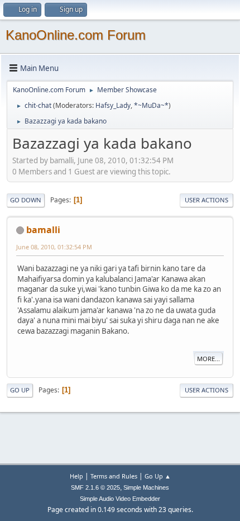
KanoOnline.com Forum (76, 34)
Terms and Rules (113, 476)
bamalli (43, 230)
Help (76, 476)
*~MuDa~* (151, 105)
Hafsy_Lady (113, 105)
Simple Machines (146, 487)
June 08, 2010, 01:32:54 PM (54, 247)
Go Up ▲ (158, 476)
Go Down (25, 200)
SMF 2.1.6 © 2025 (95, 487)
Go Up (20, 390)
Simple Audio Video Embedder (120, 498)
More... (208, 358)
